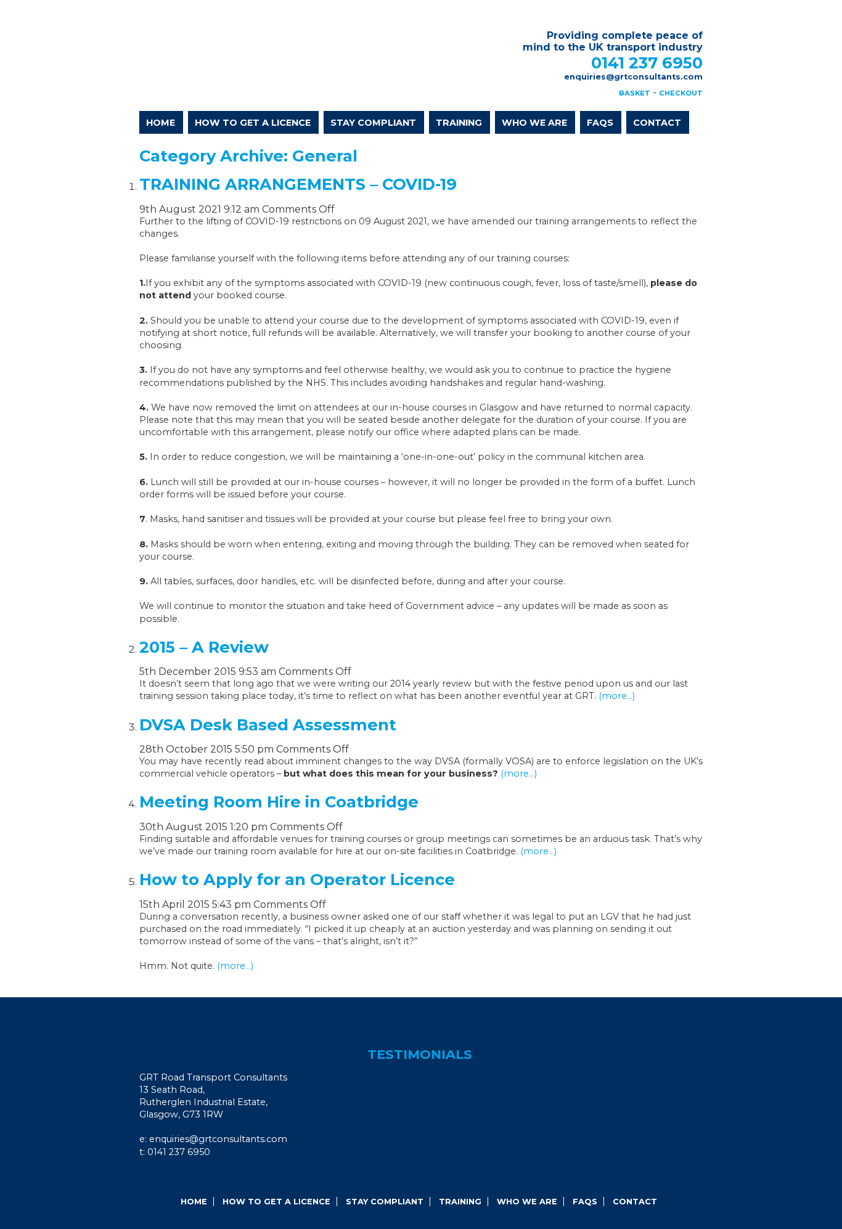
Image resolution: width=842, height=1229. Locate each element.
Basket (634, 93)
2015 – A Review (204, 646)
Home (160, 122)
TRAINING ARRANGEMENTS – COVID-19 (298, 184)
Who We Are (534, 122)
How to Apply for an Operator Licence (297, 879)
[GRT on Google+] (171, 1177)
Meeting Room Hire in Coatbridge (279, 801)
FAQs (600, 122)
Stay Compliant (373, 122)
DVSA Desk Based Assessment (267, 724)
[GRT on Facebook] (154, 1177)
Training (459, 122)
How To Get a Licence (253, 122)
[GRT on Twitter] (188, 1177)
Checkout (681, 93)
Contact (657, 122)
